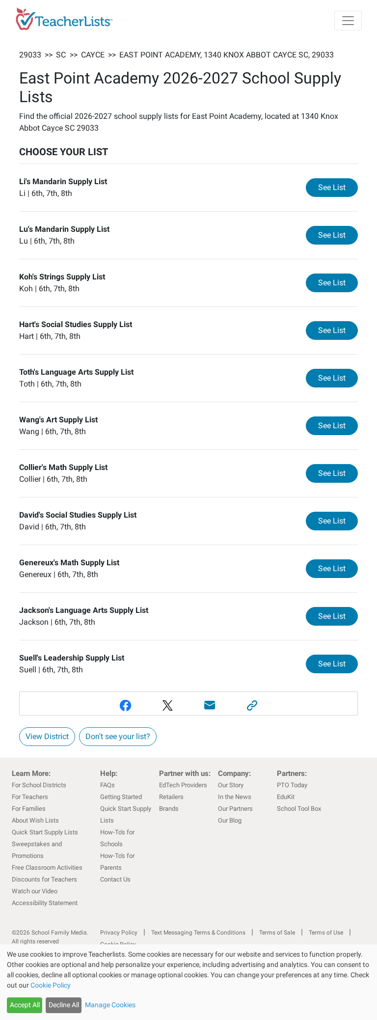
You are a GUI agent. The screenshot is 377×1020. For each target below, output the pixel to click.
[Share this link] (252, 705)
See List (338, 187)
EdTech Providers (183, 785)
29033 (30, 54)
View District (47, 736)
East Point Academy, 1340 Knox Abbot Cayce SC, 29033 (226, 54)
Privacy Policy (118, 932)
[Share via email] (209, 705)
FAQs (107, 785)
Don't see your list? (117, 736)
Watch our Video (34, 891)
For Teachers (30, 796)
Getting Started (121, 796)
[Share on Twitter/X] (167, 705)
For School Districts (39, 785)
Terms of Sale (277, 932)
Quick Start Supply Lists (45, 832)
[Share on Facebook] (125, 705)
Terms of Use (326, 932)
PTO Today (292, 785)
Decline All (64, 1005)
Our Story (230, 785)
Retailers (171, 796)
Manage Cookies (110, 1005)
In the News (234, 796)
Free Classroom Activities (47, 867)
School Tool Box (299, 808)
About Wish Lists (35, 820)
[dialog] (188, 982)
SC (61, 54)
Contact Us (115, 879)
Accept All (25, 1005)
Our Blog (230, 820)
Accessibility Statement (45, 903)
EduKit (286, 796)
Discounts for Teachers (44, 879)
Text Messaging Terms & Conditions (198, 932)
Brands (169, 808)
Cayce (93, 54)
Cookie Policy (50, 985)
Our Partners (235, 808)
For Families (29, 808)
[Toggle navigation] (348, 20)
